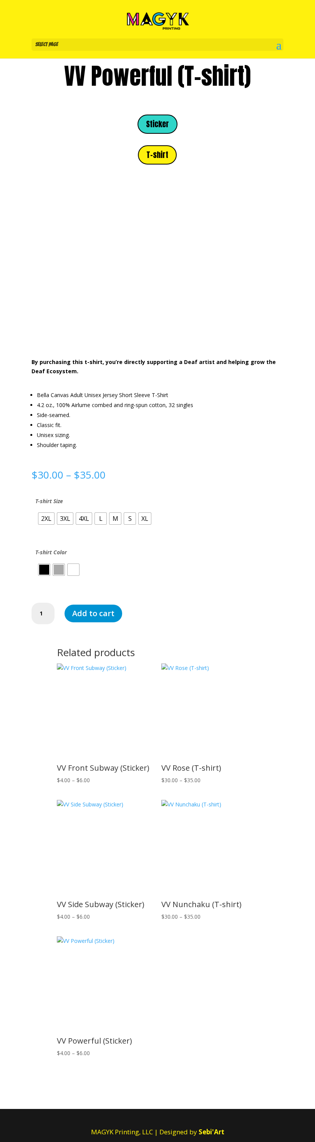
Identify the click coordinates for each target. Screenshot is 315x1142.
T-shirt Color (51, 552)
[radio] (46, 518)
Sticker (157, 124)
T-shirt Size (49, 501)
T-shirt (157, 155)
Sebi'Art (211, 1131)
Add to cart (93, 613)
